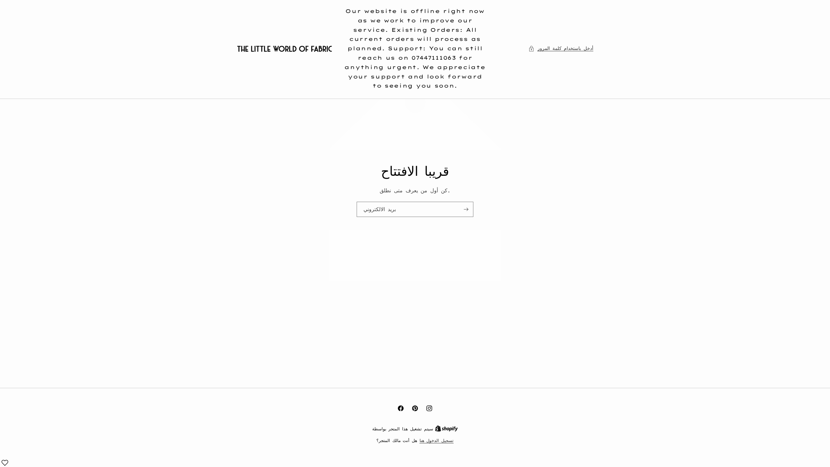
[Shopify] (446, 428)
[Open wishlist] (4, 462)
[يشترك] (466, 209)
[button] (560, 48)
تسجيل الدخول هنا (437, 440)
